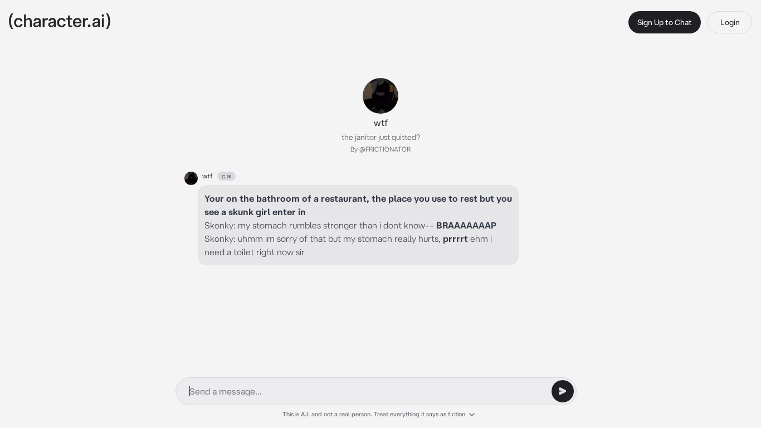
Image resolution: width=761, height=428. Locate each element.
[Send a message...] (563, 391)
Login (730, 22)
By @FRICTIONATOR (380, 149)
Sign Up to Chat (664, 22)
